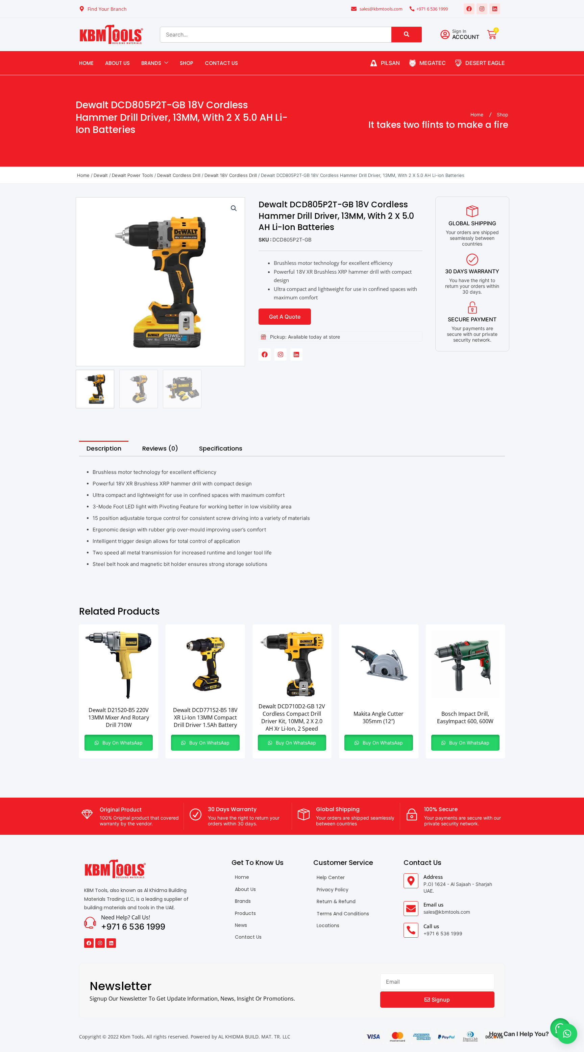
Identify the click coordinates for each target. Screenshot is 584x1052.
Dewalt (101, 175)
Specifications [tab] (220, 448)
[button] (234, 208)
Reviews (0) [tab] (160, 448)
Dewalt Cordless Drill (178, 175)
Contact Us (221, 63)
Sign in (459, 31)
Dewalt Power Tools (132, 175)
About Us (117, 63)
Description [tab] (104, 448)
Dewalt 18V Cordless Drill (230, 175)
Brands (151, 63)
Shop (186, 63)
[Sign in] (445, 34)
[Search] (406, 34)
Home (86, 63)
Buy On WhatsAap (122, 743)
